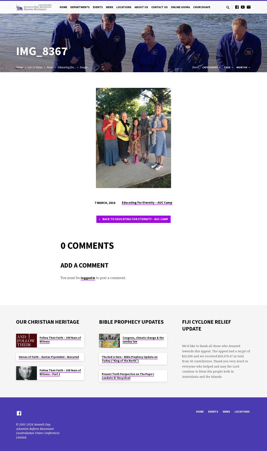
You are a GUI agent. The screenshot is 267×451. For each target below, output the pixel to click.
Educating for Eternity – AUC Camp (147, 203)
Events (98, 7)
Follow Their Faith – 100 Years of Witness (60, 339)
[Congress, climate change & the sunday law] (109, 341)
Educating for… (67, 67)
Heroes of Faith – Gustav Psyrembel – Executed (49, 357)
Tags (227, 67)
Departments (80, 7)
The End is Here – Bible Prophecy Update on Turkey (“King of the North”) (129, 359)
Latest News (35, 67)
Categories (210, 67)
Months (242, 67)
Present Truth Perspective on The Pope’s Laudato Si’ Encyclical (128, 376)
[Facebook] (237, 7)
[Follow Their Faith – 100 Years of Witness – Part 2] (26, 373)
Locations (123, 7)
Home (63, 7)
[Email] (248, 7)
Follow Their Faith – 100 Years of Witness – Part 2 (60, 372)
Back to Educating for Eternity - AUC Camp (135, 219)
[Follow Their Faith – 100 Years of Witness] (26, 341)
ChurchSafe (201, 7)
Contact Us (159, 7)
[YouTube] (243, 7)
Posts (195, 67)
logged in (88, 278)
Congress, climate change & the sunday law (143, 339)
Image (83, 67)
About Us (141, 7)
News (109, 7)
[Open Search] (228, 7)
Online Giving (180, 7)
